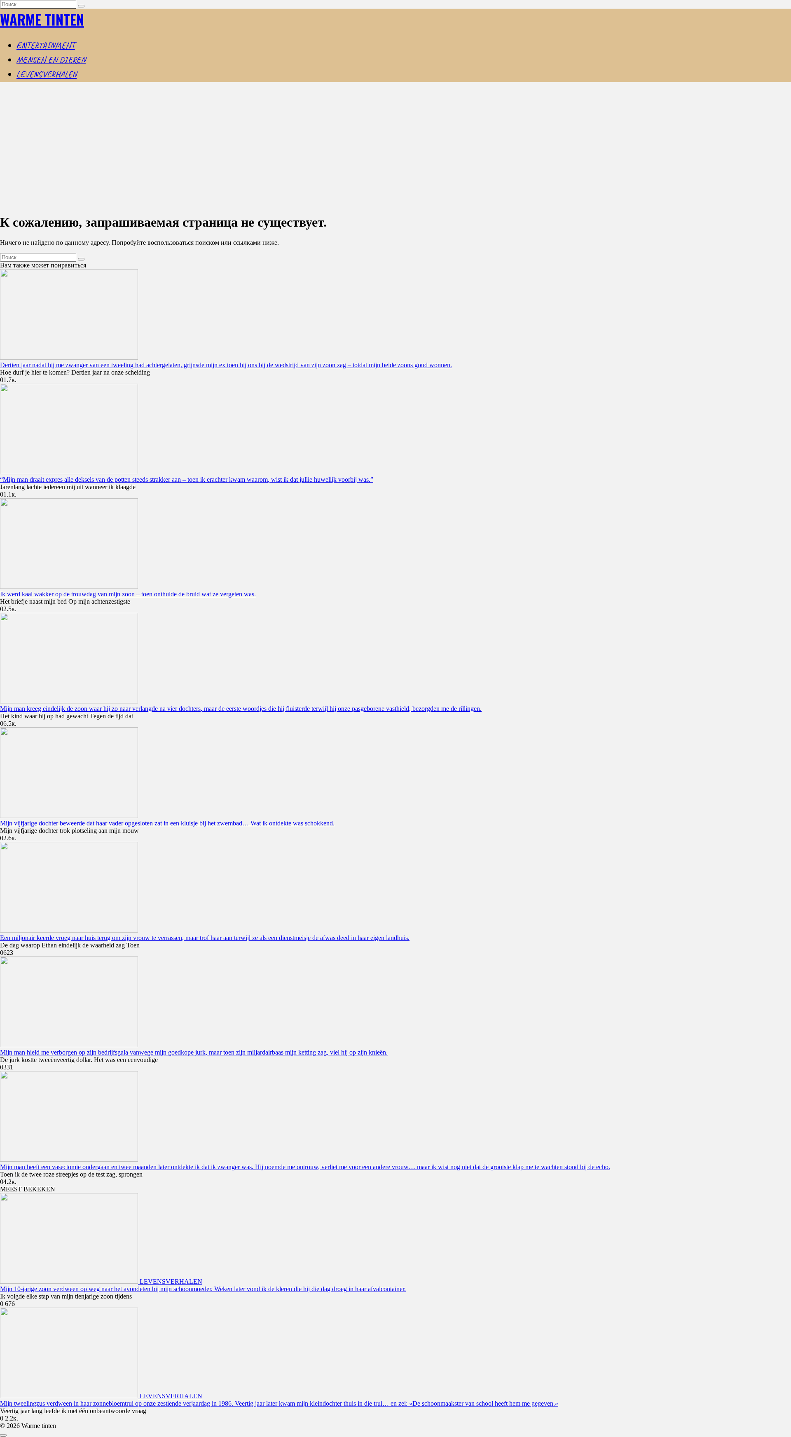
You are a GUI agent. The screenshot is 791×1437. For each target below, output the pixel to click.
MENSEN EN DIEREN (51, 59)
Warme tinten (42, 19)
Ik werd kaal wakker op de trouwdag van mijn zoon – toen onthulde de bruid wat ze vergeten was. (128, 594)
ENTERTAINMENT (45, 45)
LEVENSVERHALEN (46, 74)
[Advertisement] (395, 148)
